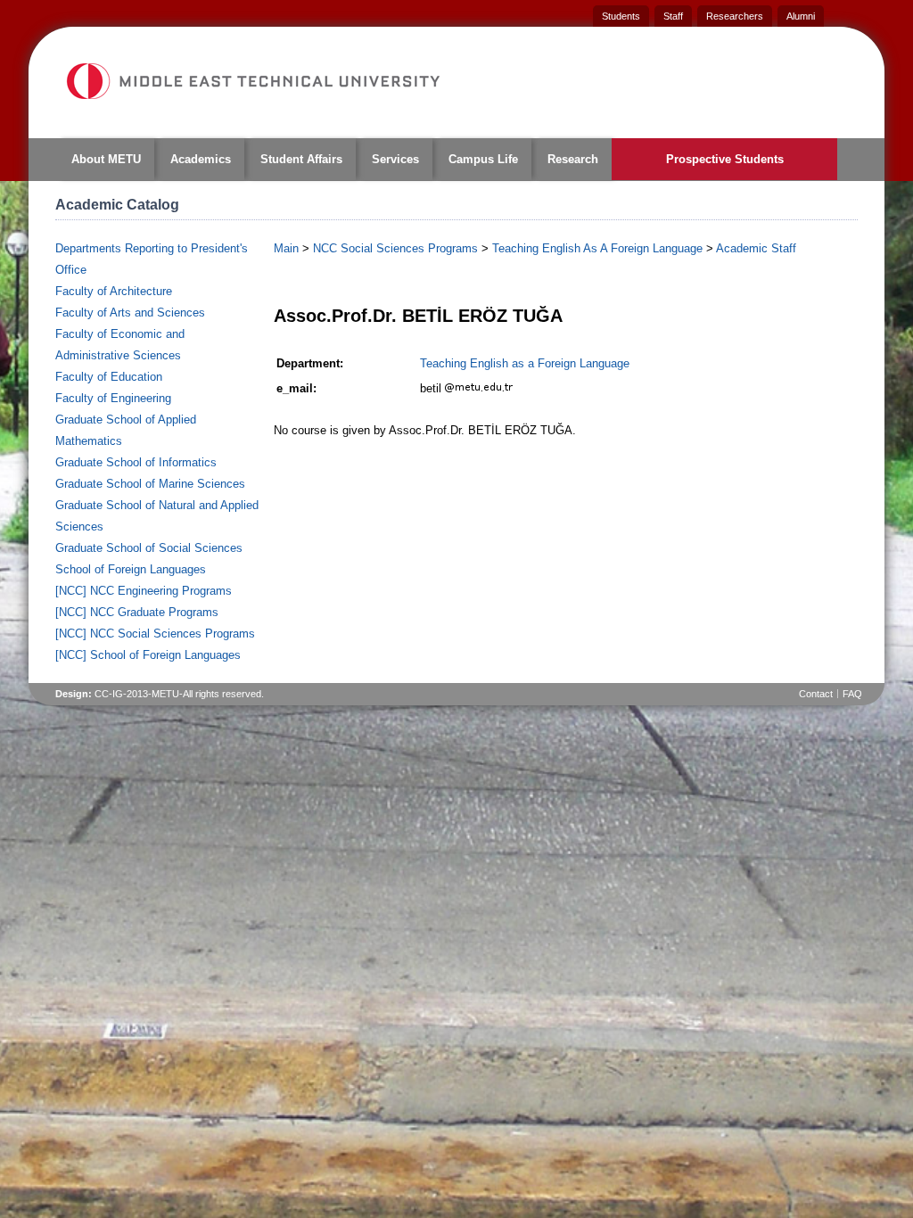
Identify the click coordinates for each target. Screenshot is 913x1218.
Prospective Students (725, 159)
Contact (816, 693)
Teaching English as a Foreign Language (524, 363)
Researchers (734, 16)
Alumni (800, 16)
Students (621, 16)
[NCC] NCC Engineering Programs (143, 590)
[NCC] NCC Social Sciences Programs (155, 633)
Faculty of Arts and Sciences (130, 312)
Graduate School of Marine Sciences (150, 483)
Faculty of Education (108, 376)
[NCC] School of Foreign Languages (148, 655)
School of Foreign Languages (130, 569)
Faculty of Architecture (113, 291)
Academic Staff (756, 248)
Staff (673, 16)
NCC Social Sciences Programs (395, 248)
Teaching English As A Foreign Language (597, 248)
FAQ (852, 693)
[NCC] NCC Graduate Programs (136, 612)
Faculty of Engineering (113, 398)
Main (286, 248)
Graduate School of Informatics (136, 462)
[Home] (252, 81)
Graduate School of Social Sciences (149, 548)
